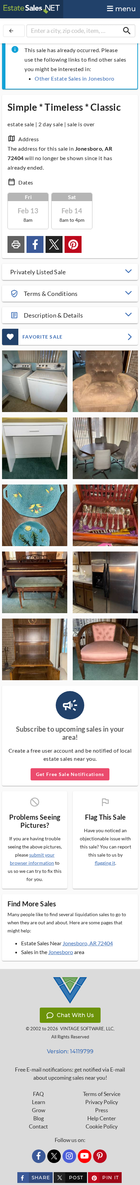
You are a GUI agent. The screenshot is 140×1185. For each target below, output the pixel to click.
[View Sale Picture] (34, 381)
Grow (38, 1110)
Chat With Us (75, 1015)
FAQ (38, 1094)
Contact (38, 1126)
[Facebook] (39, 1156)
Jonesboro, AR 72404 (88, 943)
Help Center (101, 1118)
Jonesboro (60, 952)
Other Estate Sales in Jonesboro (75, 78)
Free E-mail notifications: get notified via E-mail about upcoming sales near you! (70, 1073)
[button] (70, 272)
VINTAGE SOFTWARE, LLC (86, 1028)
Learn (38, 1102)
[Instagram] (69, 1156)
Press (101, 1110)
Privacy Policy (101, 1102)
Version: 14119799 (70, 1051)
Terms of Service (101, 1094)
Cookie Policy (102, 1126)
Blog (38, 1118)
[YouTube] (84, 1156)
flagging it (105, 863)
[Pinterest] (100, 1156)
